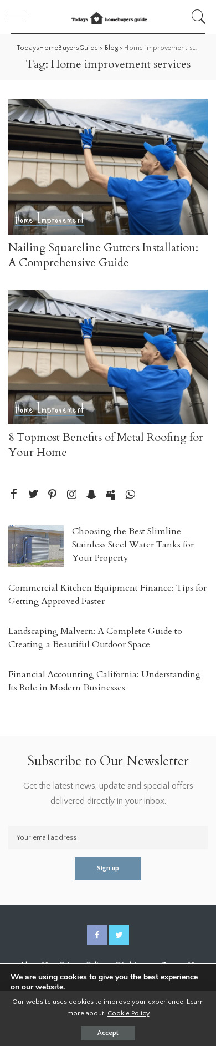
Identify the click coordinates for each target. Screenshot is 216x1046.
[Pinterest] (52, 495)
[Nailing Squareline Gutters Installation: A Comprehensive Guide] (108, 166)
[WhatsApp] (130, 495)
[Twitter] (33, 495)
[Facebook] (13, 495)
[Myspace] (110, 495)
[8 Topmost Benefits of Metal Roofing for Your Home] (108, 357)
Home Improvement (49, 219)
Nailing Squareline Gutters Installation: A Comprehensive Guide (103, 255)
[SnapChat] (91, 495)
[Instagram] (72, 495)
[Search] (197, 16)
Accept (108, 1033)
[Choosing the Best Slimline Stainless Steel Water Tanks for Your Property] (36, 546)
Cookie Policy (128, 1013)
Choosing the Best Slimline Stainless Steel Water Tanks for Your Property (133, 544)
